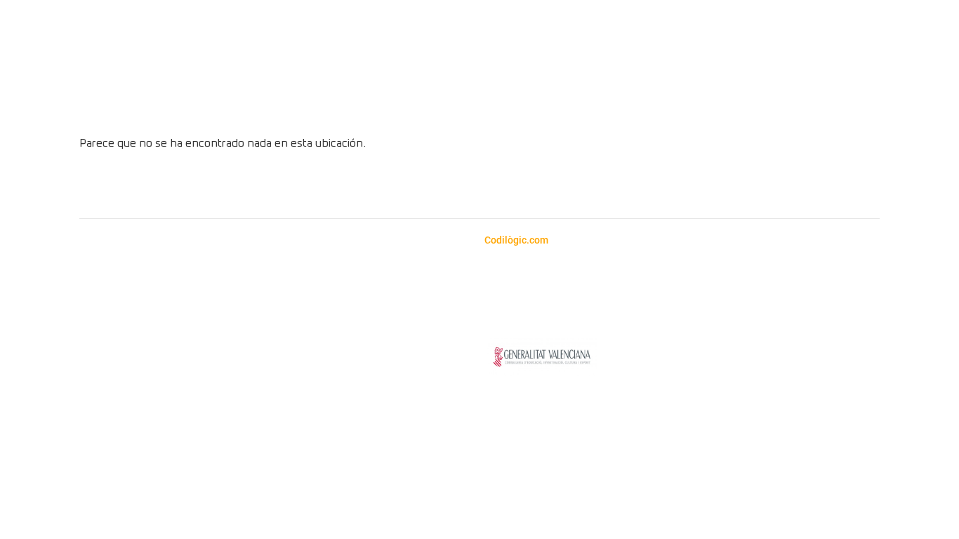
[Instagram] (421, 186)
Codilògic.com (517, 240)
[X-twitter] (537, 186)
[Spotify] (460, 186)
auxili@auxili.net (97, 317)
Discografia (534, 104)
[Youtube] (499, 186)
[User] (925, 82)
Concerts (405, 104)
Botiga (345, 104)
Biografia (607, 104)
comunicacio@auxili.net (310, 334)
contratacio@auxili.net (384, 300)
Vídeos (466, 104)
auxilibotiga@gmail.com (117, 300)
